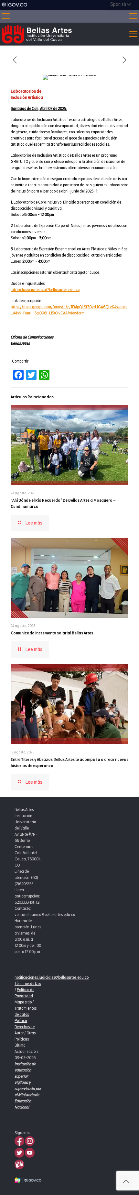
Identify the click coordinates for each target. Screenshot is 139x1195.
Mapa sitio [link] (23, 1002)
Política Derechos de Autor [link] (25, 1027)
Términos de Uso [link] (28, 983)
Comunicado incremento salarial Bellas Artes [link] (52, 633)
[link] (14, 4)
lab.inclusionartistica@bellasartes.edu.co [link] (45, 289)
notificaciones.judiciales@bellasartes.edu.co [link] (52, 977)
